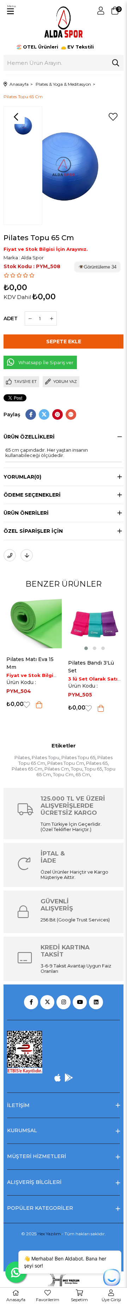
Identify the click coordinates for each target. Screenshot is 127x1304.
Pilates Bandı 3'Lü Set (42, 667)
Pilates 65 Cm (27, 769)
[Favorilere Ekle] (113, 117)
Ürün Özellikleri (29, 437)
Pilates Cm (56, 769)
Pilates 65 (97, 763)
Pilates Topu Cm (65, 763)
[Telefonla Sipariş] (10, 555)
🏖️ (38, 47)
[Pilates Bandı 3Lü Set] (45, 624)
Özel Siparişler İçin (33, 531)
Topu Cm (63, 774)
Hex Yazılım (49, 1233)
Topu (76, 769)
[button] (36, 648)
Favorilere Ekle (38, 708)
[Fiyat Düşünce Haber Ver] (26, 555)
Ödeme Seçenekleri (32, 495)
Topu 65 (93, 769)
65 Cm (82, 774)
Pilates (22, 757)
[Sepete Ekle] (51, 708)
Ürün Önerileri (26, 513)
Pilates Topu (45, 757)
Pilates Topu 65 (78, 757)
